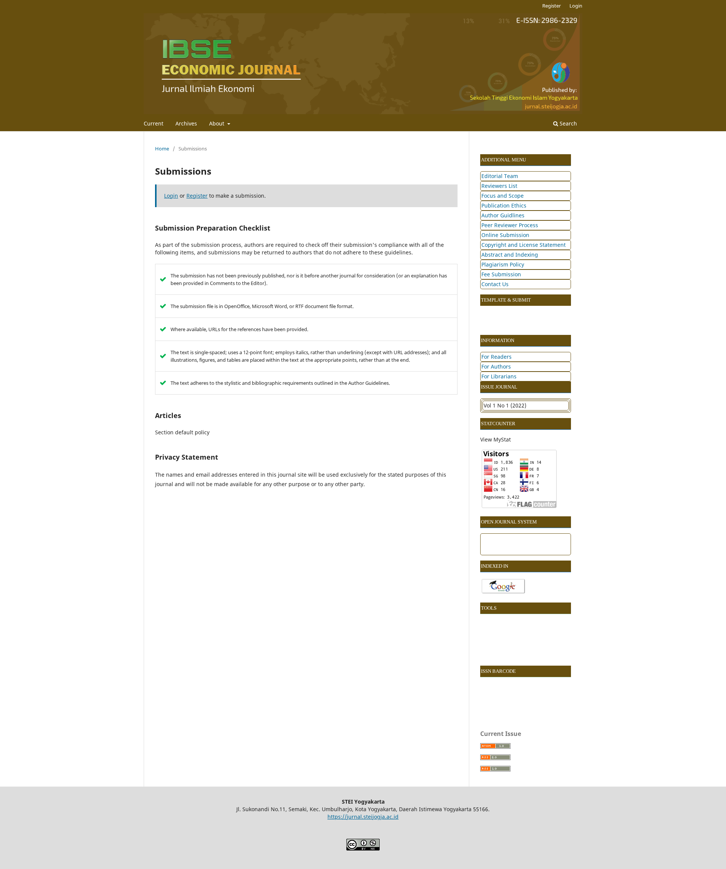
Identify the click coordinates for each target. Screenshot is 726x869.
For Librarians (499, 376)
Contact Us (495, 284)
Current (153, 123)
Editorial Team (499, 176)
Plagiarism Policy (502, 264)
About (217, 123)
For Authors (496, 366)
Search (567, 123)
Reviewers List (499, 185)
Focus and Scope (502, 195)
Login (575, 5)
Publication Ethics (503, 205)
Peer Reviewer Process (509, 225)
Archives (186, 123)
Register (551, 5)
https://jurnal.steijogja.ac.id (363, 816)
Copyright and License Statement (523, 244)
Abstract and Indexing (509, 254)
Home (162, 148)
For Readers (496, 356)
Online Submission (505, 235)
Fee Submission (501, 274)
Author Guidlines (502, 215)
